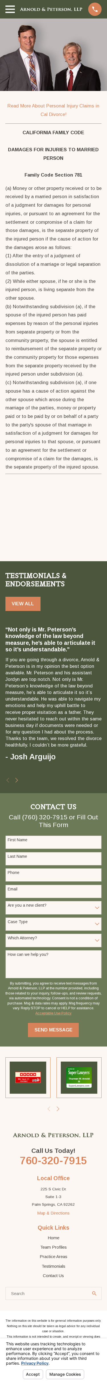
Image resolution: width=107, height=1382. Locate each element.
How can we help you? (28, 954)
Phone (13, 872)
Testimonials (53, 1266)
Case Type (18, 921)
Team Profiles (53, 1247)
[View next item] (16, 780)
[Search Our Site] (94, 1293)
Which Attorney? (22, 938)
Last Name (17, 856)
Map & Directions (53, 1213)
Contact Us (53, 1275)
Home (53, 1237)
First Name (17, 840)
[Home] (51, 9)
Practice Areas (53, 1256)
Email (12, 889)
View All (23, 603)
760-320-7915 (53, 1160)
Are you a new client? (27, 905)
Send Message (53, 1029)
